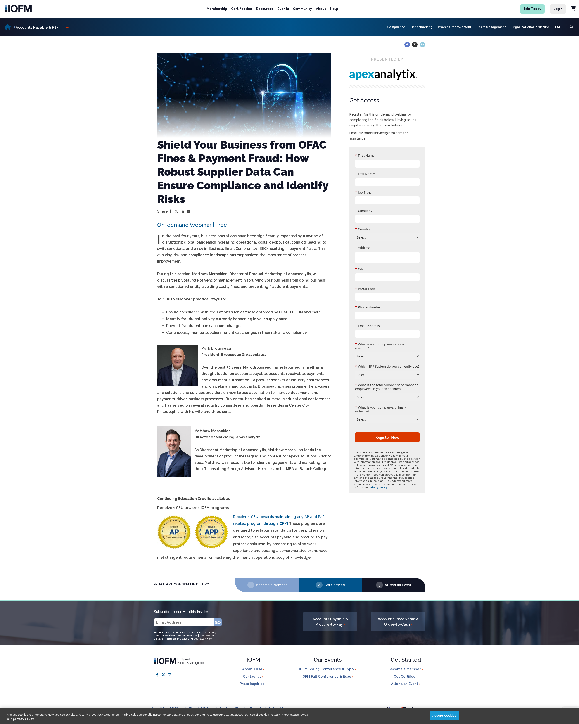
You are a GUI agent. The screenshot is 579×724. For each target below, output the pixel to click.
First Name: (365, 155)
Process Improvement (454, 27)
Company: (364, 210)
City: (360, 269)
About (321, 9)
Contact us (252, 676)
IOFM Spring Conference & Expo (327, 669)
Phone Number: (368, 307)
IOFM (253, 660)
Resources (264, 9)
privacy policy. (24, 719)
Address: (363, 248)
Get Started (406, 660)
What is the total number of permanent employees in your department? (386, 387)
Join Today (532, 9)
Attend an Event (398, 585)
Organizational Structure (530, 27)
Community (302, 9)
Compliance (396, 27)
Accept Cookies (444, 715)
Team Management (491, 27)
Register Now (387, 437)
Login (558, 9)
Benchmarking (421, 27)
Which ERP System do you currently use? (387, 366)
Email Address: (368, 326)
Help (334, 9)
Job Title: (363, 192)
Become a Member (271, 585)
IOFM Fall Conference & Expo (326, 676)
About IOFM (252, 669)
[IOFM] (40, 8)
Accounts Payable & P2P (37, 27)
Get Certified (334, 585)
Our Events (328, 660)
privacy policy (378, 487)
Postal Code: (366, 289)
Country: (363, 229)
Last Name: (365, 174)
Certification (241, 9)
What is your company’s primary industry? (381, 409)
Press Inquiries (252, 684)
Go (218, 622)
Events (283, 9)
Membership (217, 9)
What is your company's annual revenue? (380, 346)
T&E (558, 27)
